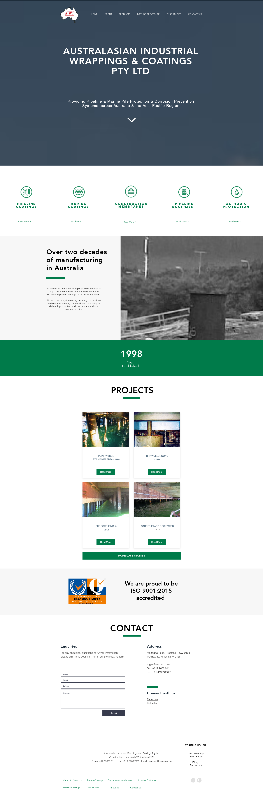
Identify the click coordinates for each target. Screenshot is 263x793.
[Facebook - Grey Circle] (193, 780)
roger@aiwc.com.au (158, 664)
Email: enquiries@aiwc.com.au (156, 761)
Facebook (152, 699)
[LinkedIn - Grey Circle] (199, 780)
